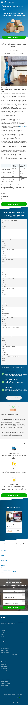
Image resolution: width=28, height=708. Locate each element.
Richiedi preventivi (13, 37)
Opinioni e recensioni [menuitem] (5, 638)
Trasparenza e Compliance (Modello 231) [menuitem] (9, 654)
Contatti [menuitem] (2, 636)
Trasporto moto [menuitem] (4, 666)
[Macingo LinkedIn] (17, 702)
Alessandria (3, 550)
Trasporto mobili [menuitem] (4, 670)
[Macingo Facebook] (10, 702)
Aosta (2, 555)
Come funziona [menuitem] (4, 628)
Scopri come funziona (13, 398)
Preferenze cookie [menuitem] (4, 659)
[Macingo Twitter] (14, 702)
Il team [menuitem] (2, 632)
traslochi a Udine (22, 126)
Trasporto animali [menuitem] (4, 685)
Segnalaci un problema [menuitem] (5, 644)
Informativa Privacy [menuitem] (4, 650)
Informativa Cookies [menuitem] (5, 652)
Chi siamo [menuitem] (3, 630)
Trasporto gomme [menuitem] (4, 687)
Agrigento (3, 548)
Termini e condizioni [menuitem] (5, 648)
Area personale (22, 1)
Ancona (2, 553)
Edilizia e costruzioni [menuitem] (5, 677)
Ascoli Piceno (4, 560)
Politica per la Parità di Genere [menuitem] (7, 656)
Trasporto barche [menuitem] (4, 674)
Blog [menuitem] (2, 634)
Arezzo (2, 557)
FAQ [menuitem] (1, 646)
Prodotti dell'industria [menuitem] (5, 679)
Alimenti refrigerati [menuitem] (4, 672)
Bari (2, 567)
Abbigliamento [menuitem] (4, 668)
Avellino (3, 565)
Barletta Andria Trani (5, 570)
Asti (2, 562)
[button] (2, 2)
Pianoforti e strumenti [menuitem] (5, 683)
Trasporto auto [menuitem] (4, 664)
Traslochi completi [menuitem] (4, 681)
